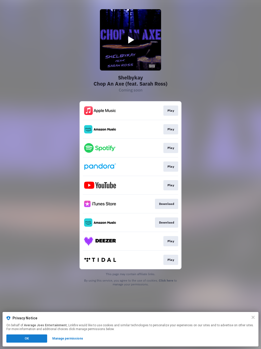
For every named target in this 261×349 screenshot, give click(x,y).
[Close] (253, 317)
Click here (166, 280)
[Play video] (130, 40)
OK (27, 338)
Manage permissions (67, 338)
